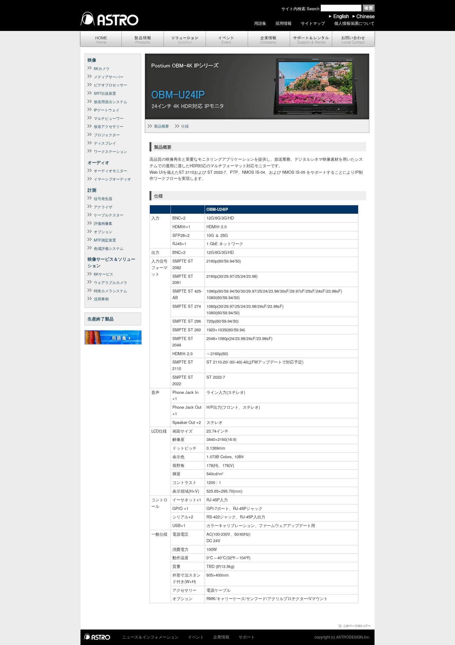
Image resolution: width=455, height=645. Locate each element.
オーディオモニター (110, 170)
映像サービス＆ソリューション (111, 262)
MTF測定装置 (105, 239)
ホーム (101, 39)
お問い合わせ (353, 39)
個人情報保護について (354, 23)
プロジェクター (107, 134)
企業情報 (269, 39)
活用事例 (101, 298)
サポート (311, 39)
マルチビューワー (109, 118)
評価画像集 (103, 223)
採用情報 (283, 23)
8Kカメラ (102, 68)
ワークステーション (110, 151)
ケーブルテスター (109, 214)
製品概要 (161, 126)
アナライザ (103, 206)
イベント (227, 39)
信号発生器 (103, 198)
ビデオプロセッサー (110, 84)
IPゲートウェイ (106, 109)
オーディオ (98, 162)
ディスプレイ (105, 143)
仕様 (185, 126)
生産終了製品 (101, 319)
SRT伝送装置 (105, 93)
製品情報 (143, 39)
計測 (92, 190)
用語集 (260, 23)
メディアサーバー (109, 76)
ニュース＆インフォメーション (150, 637)
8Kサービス (103, 274)
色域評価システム (109, 248)
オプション (103, 231)
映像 (92, 60)
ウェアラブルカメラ (110, 282)
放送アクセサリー (109, 126)
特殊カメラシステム (110, 290)
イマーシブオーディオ (112, 178)
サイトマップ (313, 23)
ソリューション (185, 39)
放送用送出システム (110, 101)
